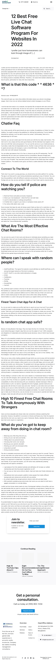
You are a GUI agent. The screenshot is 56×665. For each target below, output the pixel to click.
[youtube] (30, 658)
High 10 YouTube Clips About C (12, 568)
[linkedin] (33, 658)
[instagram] (28, 658)
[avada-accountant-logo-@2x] (6, 1)
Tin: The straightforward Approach (43, 568)
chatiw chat (33, 292)
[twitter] (25, 658)
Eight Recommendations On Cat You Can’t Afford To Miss (30, 570)
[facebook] (22, 658)
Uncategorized (15, 58)
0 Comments (14, 572)
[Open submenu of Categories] (9, 9)
